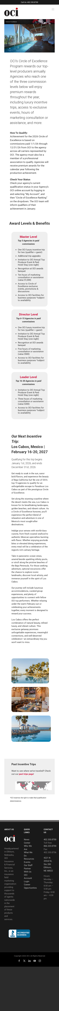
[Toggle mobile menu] (53, 9)
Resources (29, 859)
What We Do (28, 854)
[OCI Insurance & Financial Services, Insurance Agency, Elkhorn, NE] (19, 933)
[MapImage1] (33, 782)
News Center (27, 841)
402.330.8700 (50, 839)
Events (27, 862)
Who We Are (28, 848)
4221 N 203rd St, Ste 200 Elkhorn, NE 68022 (48, 864)
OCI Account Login (28, 878)
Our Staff (28, 865)
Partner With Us (27, 870)
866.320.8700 (50, 846)
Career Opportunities (29, 886)
